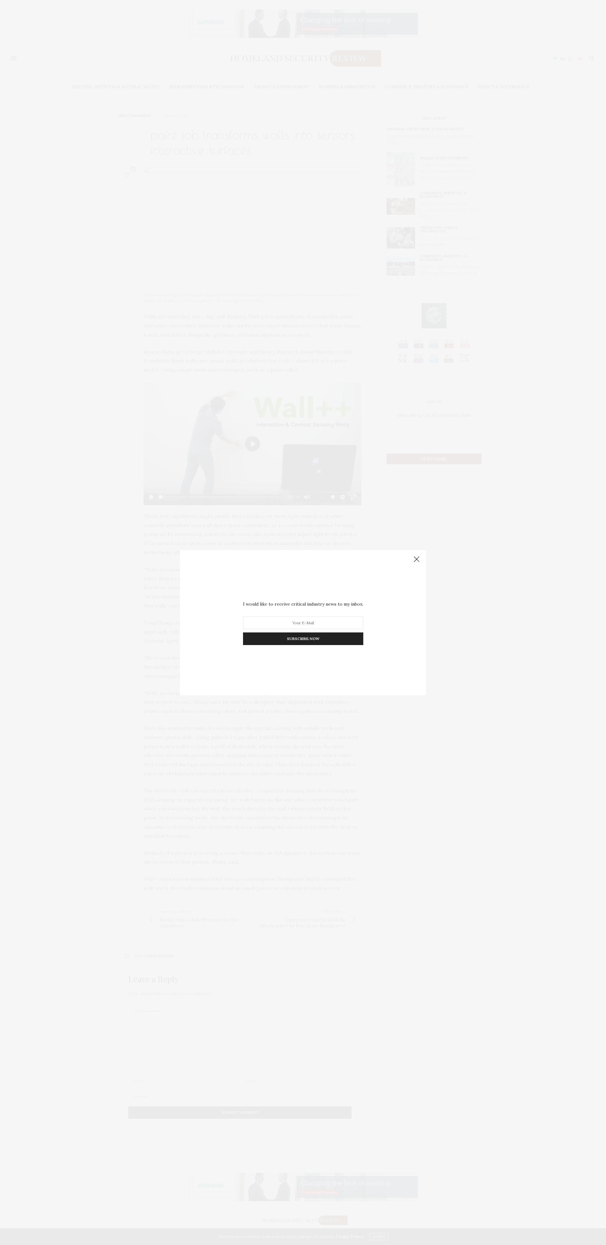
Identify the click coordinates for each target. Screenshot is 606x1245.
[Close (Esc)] (416, 559)
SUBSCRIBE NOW (303, 638)
